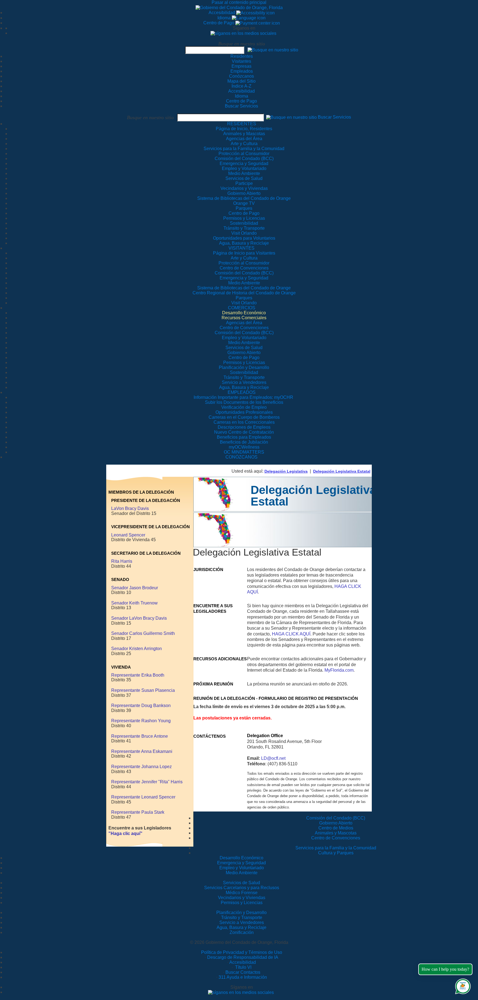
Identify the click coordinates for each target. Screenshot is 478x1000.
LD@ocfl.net (273, 758)
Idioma (224, 17)
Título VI (242, 967)
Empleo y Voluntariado (241, 867)
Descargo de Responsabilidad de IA (242, 957)
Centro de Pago (219, 22)
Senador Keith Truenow (134, 603)
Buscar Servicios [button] (334, 117)
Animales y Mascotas (336, 833)
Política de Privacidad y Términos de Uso (241, 952)
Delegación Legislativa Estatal (341, 471)
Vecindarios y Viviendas (241, 897)
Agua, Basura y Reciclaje (241, 927)
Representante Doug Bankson (141, 705)
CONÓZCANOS (241, 457)
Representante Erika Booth (137, 675)
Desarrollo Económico (241, 857)
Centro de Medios (335, 828)
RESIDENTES (241, 123)
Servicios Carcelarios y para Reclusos (241, 887)
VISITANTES (241, 248)
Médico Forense (242, 892)
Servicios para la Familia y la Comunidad (244, 148)
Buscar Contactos (242, 972)
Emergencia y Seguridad (241, 862)
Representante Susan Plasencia (143, 690)
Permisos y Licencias (242, 902)
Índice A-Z (241, 86)
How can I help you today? (445, 969)
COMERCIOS (241, 307)
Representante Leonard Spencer (143, 797)
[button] (273, 49)
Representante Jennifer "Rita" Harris (147, 781)
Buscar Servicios (241, 106)
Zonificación (242, 932)
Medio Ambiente (242, 872)
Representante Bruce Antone (139, 736)
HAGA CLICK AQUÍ (291, 634)
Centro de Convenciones (335, 838)
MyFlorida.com (339, 670)
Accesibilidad (222, 12)
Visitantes (241, 61)
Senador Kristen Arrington (136, 648)
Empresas (241, 66)
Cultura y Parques (336, 852)
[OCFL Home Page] (239, 7)
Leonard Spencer (128, 535)
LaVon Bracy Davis (130, 508)
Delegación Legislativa (286, 471)
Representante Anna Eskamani (141, 751)
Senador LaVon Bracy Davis (139, 618)
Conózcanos (241, 76)
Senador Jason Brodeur (134, 587)
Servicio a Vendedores (241, 922)
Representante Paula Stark (137, 812)
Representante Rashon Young (141, 720)
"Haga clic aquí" (125, 833)
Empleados (241, 71)
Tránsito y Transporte (241, 917)
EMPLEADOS (242, 392)
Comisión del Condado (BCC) (335, 818)
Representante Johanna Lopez (141, 766)
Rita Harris (121, 561)
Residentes (241, 56)
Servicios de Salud (241, 882)
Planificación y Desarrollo (241, 912)
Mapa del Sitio (241, 81)
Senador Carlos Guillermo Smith (143, 633)
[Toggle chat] (461, 985)
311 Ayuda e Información (243, 977)
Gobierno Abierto (335, 823)
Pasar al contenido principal (239, 2)
